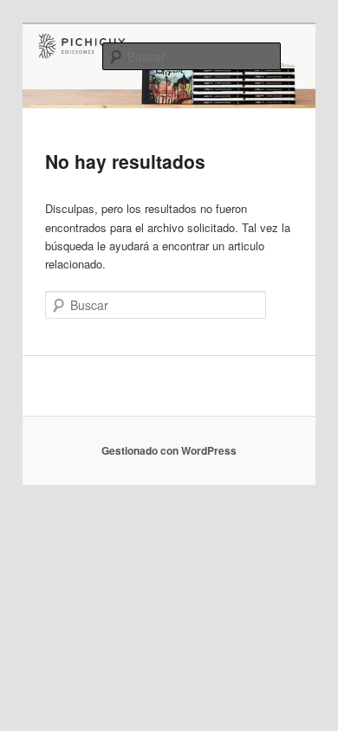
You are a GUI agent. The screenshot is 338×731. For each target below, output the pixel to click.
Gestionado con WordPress (169, 450)
